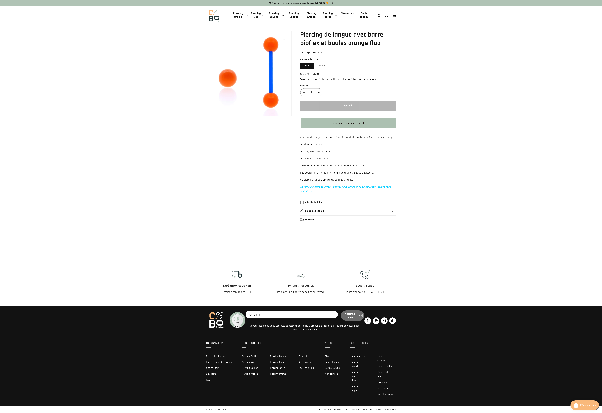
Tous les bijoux (306, 367)
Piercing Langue (278, 356)
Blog (327, 356)
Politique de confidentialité (383, 409)
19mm (322, 65)
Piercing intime (385, 366)
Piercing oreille (358, 356)
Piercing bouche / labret (355, 376)
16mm (307, 65)
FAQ (208, 379)
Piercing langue (354, 388)
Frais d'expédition (329, 79)
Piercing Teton (277, 367)
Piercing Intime (278, 373)
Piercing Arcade (250, 373)
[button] (239, 15)
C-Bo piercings (220, 409)
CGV (347, 409)
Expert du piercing (215, 356)
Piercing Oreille (249, 356)
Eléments (303, 356)
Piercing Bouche (278, 362)
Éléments (382, 382)
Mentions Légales (359, 409)
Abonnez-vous (350, 315)
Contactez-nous (333, 362)
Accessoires (305, 362)
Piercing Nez (248, 362)
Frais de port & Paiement (219, 362)
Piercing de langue (311, 137)
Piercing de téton (383, 374)
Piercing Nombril (250, 367)
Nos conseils (212, 367)
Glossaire (211, 373)
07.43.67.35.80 (332, 367)
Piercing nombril (354, 364)
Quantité (304, 85)
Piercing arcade (381, 358)
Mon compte (331, 373)
